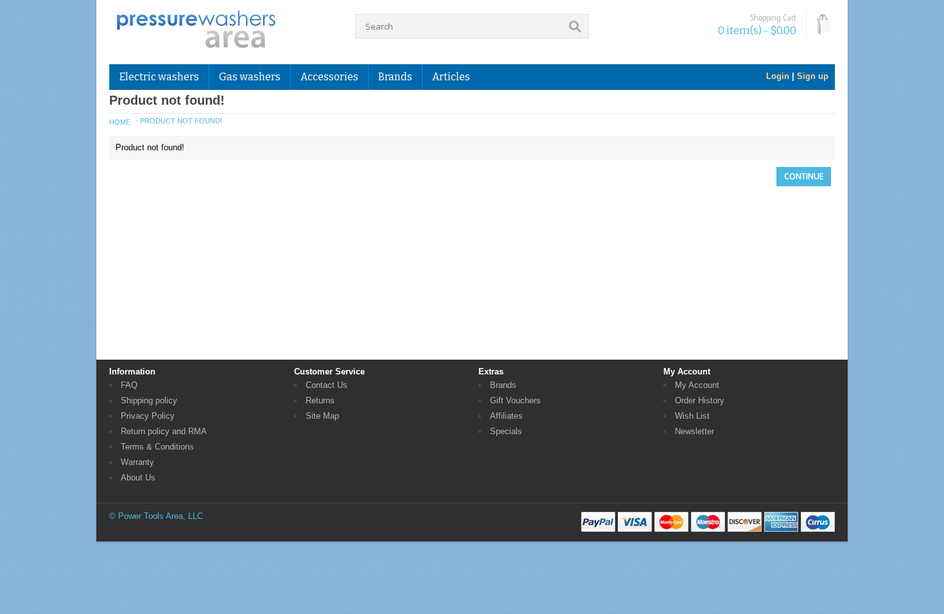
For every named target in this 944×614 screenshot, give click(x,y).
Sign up (812, 76)
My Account (697, 385)
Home (119, 122)
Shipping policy (149, 400)
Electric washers (159, 77)
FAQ (129, 385)
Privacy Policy (148, 416)
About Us (138, 477)
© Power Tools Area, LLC (156, 516)
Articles (451, 77)
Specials (506, 431)
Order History (699, 400)
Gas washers (250, 77)
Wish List (692, 416)
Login (777, 76)
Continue (803, 176)
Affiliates (506, 416)
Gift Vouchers (515, 400)
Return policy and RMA (164, 431)
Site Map (322, 416)
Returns (320, 400)
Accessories (329, 77)
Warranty (137, 462)
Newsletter (694, 431)
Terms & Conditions (157, 447)
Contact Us (326, 385)
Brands (503, 385)
